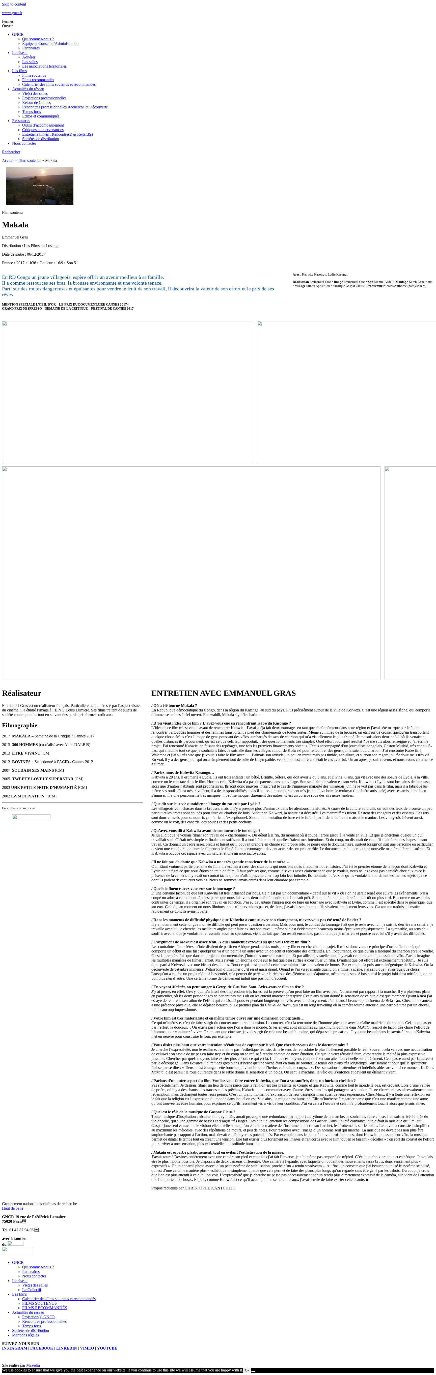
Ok (247, 1370)
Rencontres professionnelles (44, 1321)
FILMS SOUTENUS (39, 1303)
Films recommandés (38, 80)
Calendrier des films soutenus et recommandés (59, 84)
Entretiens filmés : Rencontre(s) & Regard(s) (57, 134)
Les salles (30, 61)
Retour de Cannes (36, 102)
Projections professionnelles (44, 98)
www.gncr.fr (12, 13)
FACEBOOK (41, 1348)
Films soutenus (34, 75)
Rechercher (11, 152)
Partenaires (31, 48)
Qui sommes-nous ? (38, 39)
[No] (253, 1371)
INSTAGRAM (14, 1348)
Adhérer (28, 57)
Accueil (8, 160)
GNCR (18, 34)
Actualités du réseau (28, 89)
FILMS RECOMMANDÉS (44, 1308)
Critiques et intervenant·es (43, 130)
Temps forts (31, 111)
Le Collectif (31, 1290)
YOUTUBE (107, 1348)
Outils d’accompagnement (43, 125)
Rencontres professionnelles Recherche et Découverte (65, 107)
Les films (19, 71)
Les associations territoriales (44, 66)
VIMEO (87, 1348)
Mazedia (33, 1365)
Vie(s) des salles (35, 93)
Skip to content (14, 4)
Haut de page (12, 1208)
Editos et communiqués (40, 116)
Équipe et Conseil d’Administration (50, 43)
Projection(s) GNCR (38, 1317)
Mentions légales (25, 1335)
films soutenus (29, 160)
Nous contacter (24, 143)
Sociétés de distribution (40, 139)
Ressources (21, 120)
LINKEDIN (66, 1348)
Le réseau (20, 52)
